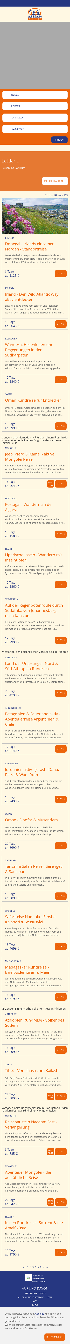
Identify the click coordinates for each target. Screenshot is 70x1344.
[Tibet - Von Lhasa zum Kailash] (35, 1075)
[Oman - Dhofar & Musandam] (35, 824)
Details (61, 273)
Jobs (35, 1301)
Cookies (39, 1313)
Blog (35, 1305)
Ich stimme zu (54, 1336)
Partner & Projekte (35, 1293)
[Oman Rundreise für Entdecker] (35, 404)
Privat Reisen (51, 483)
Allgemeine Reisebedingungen (35, 1297)
